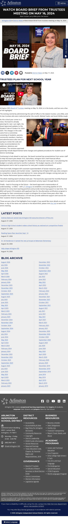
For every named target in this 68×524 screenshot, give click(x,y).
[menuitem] (42, 401)
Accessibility (29, 423)
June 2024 (4, 337)
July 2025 (4, 300)
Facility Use (52, 428)
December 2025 (6, 285)
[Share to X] (7, 73)
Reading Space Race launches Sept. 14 (14, 233)
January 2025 (5, 317)
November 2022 (44, 265)
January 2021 (43, 328)
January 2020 (43, 363)
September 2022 (45, 271)
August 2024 (5, 331)
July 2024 (4, 334)
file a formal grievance (26, 510)
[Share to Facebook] (3, 73)
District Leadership (32, 438)
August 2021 (43, 308)
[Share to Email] (21, 73)
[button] (62, 3)
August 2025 (5, 297)
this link (53, 203)
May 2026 (4, 271)
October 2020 (44, 337)
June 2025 (4, 302)
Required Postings (31, 446)
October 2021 (44, 302)
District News (37, 73)
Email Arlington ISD (12, 446)
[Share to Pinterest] (16, 73)
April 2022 (42, 285)
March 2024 (5, 346)
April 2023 (4, 377)
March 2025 (5, 311)
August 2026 (5, 262)
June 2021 (42, 314)
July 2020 (42, 346)
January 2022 (43, 294)
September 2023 (7, 363)
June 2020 (42, 349)
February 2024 (6, 349)
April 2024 (4, 343)
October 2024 (6, 325)
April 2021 (42, 320)
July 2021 (42, 311)
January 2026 (5, 282)
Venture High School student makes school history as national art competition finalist (32, 225)
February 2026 (6, 279)
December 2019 (44, 366)
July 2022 (42, 277)
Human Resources (31, 444)
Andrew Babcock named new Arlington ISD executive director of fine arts (27, 218)
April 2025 (4, 308)
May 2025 (4, 305)
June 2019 (42, 374)
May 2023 (4, 374)
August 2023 (5, 366)
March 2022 (43, 288)
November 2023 (7, 357)
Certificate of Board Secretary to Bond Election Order (35, 471)
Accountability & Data (33, 425)
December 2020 (44, 331)
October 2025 (6, 291)
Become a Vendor (54, 423)
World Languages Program (57, 474)
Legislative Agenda (32, 482)
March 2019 (43, 383)
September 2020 (45, 340)
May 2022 (42, 282)
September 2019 (45, 372)
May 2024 (4, 340)
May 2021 (42, 317)
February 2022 (44, 291)
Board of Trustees (17, 108)
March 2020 (43, 357)
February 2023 (6, 383)
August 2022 (43, 274)
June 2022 (42, 279)
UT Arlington (27, 187)
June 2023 (4, 372)
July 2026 (4, 265)
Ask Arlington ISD (66, 47)
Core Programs (53, 453)
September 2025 (7, 294)
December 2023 (6, 354)
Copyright (29, 436)
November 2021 (44, 300)
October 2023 (6, 360)
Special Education (54, 469)
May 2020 (42, 351)
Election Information (32, 479)
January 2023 (5, 386)
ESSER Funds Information (34, 441)
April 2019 (42, 380)
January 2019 (43, 386)
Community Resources (33, 433)
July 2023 (4, 369)
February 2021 (44, 325)
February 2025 (6, 314)
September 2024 (7, 328)
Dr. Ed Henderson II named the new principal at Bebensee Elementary (26, 241)
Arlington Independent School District (29, 513)
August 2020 (43, 343)
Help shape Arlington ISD (10, 248)
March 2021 (43, 323)
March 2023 (5, 380)
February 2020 (44, 360)
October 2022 (44, 268)
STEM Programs (53, 471)
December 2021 (44, 297)
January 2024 (5, 351)
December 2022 (44, 262)
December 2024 (6, 320)
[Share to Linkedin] (12, 73)
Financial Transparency (56, 431)
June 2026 (4, 268)
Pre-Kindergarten (54, 466)
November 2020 (44, 334)
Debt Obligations (54, 425)
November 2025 (7, 288)
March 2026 (5, 277)
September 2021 (45, 305)
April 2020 (42, 354)
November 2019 (44, 369)
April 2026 (4, 274)
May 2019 (42, 377)
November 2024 (7, 323)
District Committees (32, 476)
